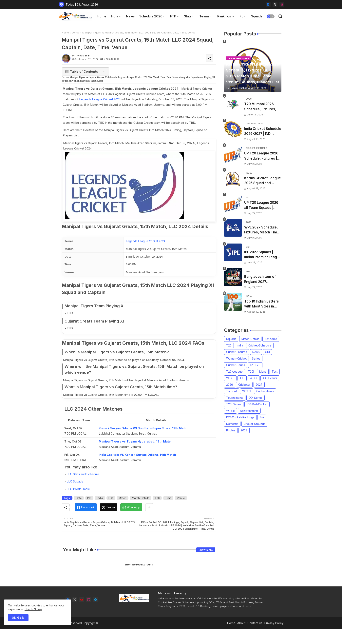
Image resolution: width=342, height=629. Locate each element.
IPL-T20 (255, 365)
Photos (230, 430)
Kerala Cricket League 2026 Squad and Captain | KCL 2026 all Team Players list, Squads (262, 181)
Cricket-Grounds (254, 423)
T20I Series (233, 404)
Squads (256, 16)
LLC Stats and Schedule (82, 474)
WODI (253, 378)
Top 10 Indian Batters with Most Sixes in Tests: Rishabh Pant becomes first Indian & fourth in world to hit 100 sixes (262, 304)
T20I (251, 371)
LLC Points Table (78, 489)
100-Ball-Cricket (257, 404)
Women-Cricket (236, 358)
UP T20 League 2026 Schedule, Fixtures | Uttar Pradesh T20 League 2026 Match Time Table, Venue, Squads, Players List (261, 156)
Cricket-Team (265, 391)
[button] (271, 16)
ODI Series (255, 397)
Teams (204, 16)
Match (122, 498)
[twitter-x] (275, 4)
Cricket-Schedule (259, 345)
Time (168, 498)
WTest (230, 410)
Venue (76, 32)
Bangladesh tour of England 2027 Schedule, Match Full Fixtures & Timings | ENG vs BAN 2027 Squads (261, 279)
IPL (241, 16)
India (114, 16)
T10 (242, 378)
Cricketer (244, 384)
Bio (262, 417)
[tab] (102, 16)
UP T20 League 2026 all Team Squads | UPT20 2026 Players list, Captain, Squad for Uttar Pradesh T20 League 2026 (262, 205)
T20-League (234, 371)
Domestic (232, 423)
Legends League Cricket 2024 (100, 99)
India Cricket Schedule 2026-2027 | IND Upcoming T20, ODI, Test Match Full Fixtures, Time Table (262, 131)
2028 (244, 430)
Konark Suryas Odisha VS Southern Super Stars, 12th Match (143, 428)
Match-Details (140, 498)
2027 (259, 384)
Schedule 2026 (150, 16)
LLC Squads (74, 481)
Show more (206, 549)
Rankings (224, 16)
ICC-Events (270, 378)
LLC (110, 498)
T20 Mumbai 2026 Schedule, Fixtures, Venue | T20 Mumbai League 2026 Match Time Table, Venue (261, 107)
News (130, 16)
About (241, 623)
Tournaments (234, 397)
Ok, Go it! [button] (18, 617)
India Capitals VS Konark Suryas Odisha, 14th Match (137, 455)
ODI (267, 352)
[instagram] (281, 4)
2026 (229, 384)
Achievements (249, 410)
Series (256, 358)
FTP (173, 16)
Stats (187, 16)
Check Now (32, 609)
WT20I (246, 391)
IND (89, 498)
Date (79, 498)
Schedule (271, 339)
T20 (157, 498)
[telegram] (95, 599)
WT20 (230, 378)
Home (101, 16)
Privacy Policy (273, 623)
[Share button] (149, 507)
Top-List (231, 391)
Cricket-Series (235, 365)
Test (274, 371)
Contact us (254, 623)
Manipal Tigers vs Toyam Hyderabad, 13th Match (135, 441)
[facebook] (268, 4)
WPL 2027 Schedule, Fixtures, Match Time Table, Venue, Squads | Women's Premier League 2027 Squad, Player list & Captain (262, 230)
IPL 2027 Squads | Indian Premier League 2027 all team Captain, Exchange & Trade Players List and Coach (262, 255)
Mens (262, 371)
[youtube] (81, 599)
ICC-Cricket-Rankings (240, 417)
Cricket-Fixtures (236, 352)
